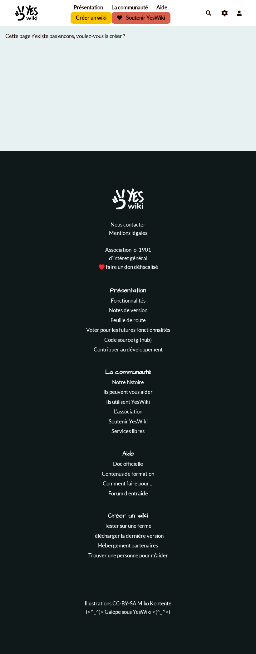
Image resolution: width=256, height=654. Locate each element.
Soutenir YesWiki (145, 17)
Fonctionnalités (128, 300)
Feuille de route (128, 320)
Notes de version (128, 310)
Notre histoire (128, 382)
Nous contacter (128, 224)
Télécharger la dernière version (128, 535)
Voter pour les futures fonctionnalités (128, 330)
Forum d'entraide (128, 493)
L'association (128, 411)
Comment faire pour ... (128, 483)
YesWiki (142, 612)
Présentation (88, 7)
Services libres (128, 431)
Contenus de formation (128, 473)
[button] (239, 13)
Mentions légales (128, 233)
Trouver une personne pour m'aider (128, 555)
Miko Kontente (154, 603)
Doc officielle (128, 464)
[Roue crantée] (224, 13)
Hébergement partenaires (128, 545)
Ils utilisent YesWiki (128, 402)
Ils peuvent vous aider (128, 392)
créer (116, 36)
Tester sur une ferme (128, 526)
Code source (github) (128, 340)
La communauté (129, 7)
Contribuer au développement (128, 349)
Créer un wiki (91, 17)
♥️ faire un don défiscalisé (128, 267)
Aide (161, 7)
